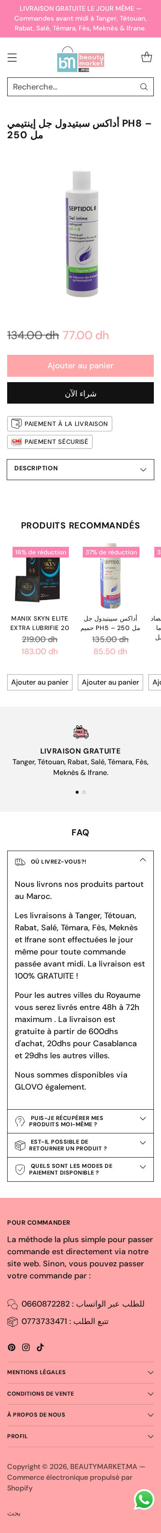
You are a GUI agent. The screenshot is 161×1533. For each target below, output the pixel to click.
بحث (14, 1513)
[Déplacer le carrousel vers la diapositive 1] (77, 792)
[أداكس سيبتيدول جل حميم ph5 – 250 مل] (110, 576)
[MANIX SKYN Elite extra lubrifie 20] (39, 576)
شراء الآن (81, 393)
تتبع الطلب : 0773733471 (65, 1321)
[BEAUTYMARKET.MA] (80, 57)
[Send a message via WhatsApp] (144, 1499)
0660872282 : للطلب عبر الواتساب (82, 1304)
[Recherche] (144, 86)
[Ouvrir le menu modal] (12, 57)
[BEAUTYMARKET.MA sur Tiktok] (40, 1349)
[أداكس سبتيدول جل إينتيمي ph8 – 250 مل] (80, 231)
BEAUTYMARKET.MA (103, 1466)
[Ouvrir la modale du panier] (146, 57)
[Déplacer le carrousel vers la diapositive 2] (83, 792)
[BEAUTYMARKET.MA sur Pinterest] (11, 1349)
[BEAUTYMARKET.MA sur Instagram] (26, 1349)
